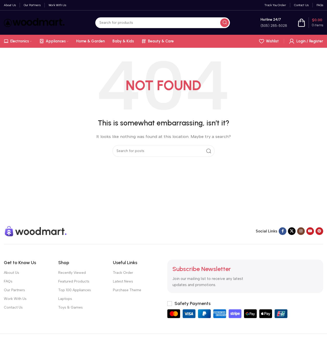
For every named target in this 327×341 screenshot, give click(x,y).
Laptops (65, 299)
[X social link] (292, 231)
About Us (11, 273)
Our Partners (14, 290)
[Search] (224, 22)
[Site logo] (34, 22)
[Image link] (36, 230)
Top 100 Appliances (74, 290)
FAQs (8, 281)
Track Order (123, 273)
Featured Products (73, 281)
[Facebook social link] (282, 231)
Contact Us (13, 307)
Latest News (123, 281)
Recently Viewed (72, 273)
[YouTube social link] (310, 231)
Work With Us (15, 299)
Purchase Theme (127, 290)
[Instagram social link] (301, 231)
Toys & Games (70, 307)
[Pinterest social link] (319, 231)
